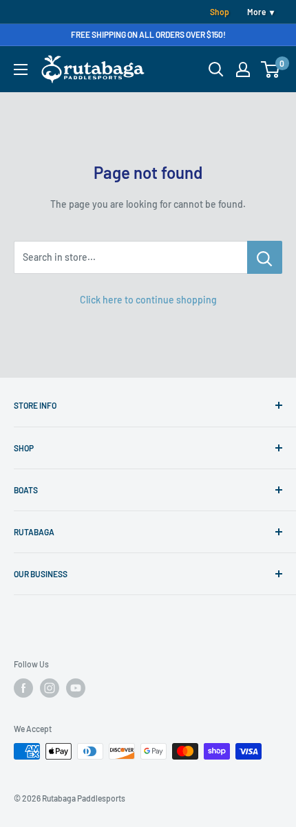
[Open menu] (21, 69)
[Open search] (216, 69)
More (256, 12)
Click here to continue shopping (148, 299)
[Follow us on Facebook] (23, 688)
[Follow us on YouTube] (75, 688)
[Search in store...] (264, 257)
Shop (219, 12)
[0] (270, 69)
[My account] (243, 69)
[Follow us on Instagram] (49, 688)
